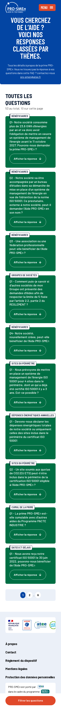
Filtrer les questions (30, 700)
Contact (10, 652)
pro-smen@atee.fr (30, 76)
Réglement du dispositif (21, 660)
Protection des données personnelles (30, 677)
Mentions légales (16, 669)
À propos (11, 644)
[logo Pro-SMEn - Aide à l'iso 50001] (15, 7)
